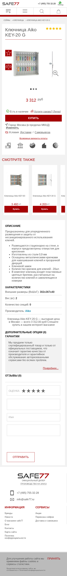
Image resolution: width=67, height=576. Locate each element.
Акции (38, 513)
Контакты (9, 528)
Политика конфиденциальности (15, 536)
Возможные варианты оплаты (33, 138)
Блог (7, 524)
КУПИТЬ (33, 118)
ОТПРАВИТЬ (21, 457)
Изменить (12, 127)
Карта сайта (11, 532)
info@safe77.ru (25, 499)
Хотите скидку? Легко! (47, 111)
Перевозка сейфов (44, 517)
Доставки (25, 132)
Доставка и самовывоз (46, 520)
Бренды (8, 513)
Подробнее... (51, 368)
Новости (9, 517)
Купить (16, 209)
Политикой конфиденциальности (32, 570)
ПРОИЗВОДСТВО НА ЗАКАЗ (33, 484)
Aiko (28, 311)
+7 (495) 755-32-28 (47, 4)
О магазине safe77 (14, 520)
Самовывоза (42, 132)
